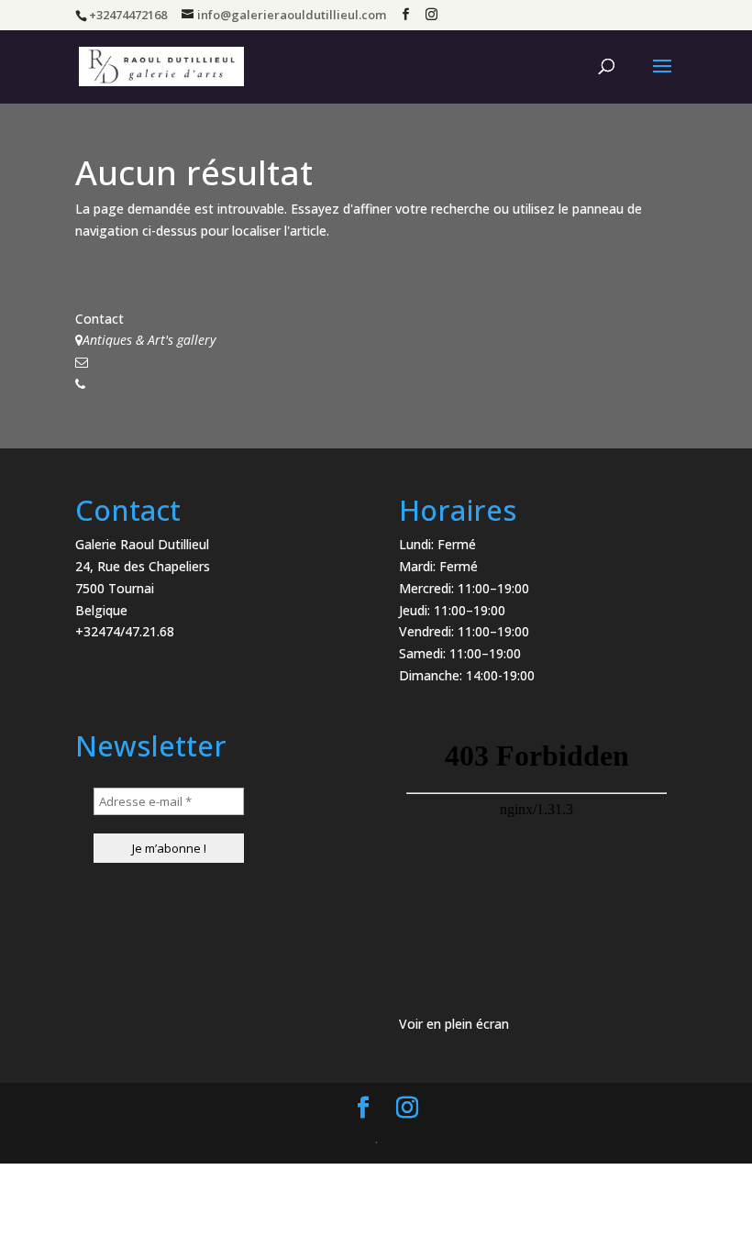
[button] (713, 25)
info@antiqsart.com (145, 361)
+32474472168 (129, 383)
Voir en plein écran (454, 1023)
